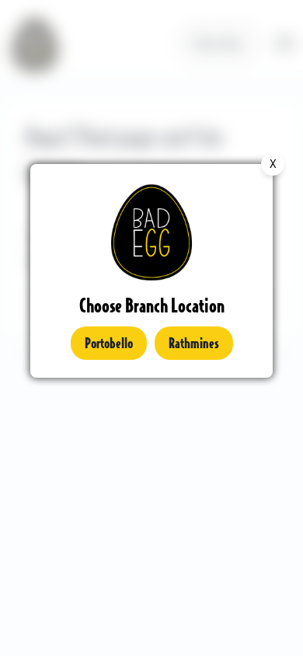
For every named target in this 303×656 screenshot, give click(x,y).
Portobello (109, 342)
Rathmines (194, 342)
